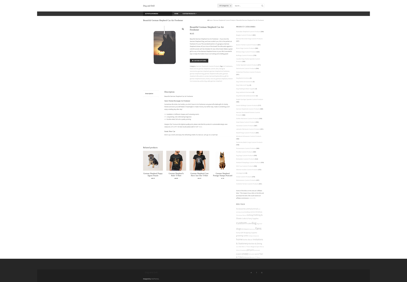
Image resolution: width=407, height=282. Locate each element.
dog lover (259, 224)
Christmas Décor (241, 215)
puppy (245, 253)
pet (248, 249)
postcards (257, 250)
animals (255, 209)
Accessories (241, 209)
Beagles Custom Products (244, 35)
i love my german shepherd (218, 79)
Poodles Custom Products (244, 152)
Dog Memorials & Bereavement (246, 96)
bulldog (247, 212)
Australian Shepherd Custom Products (248, 32)
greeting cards (242, 235)
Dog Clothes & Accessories (244, 82)
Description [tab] (149, 93)
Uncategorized (240, 173)
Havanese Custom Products (245, 126)
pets (252, 250)
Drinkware (245, 229)
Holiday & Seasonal (253, 236)
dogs (238, 228)
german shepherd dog (197, 74)
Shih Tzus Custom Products (244, 166)
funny (238, 233)
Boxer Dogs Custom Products (245, 48)
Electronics (252, 229)
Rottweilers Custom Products (245, 159)
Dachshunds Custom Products (245, 68)
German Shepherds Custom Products (225, 20)
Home (211, 20)
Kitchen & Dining (255, 243)
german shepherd (203, 71)
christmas (258, 212)
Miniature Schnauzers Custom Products (248, 136)
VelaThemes (155, 279)
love (237, 246)
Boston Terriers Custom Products (246, 45)
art (259, 209)
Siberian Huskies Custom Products (247, 170)
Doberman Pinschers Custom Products (248, 72)
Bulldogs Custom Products (244, 55)
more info (252, 198)
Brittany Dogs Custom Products (246, 52)
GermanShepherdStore (216, 76)
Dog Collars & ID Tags (242, 85)
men (240, 247)
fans (217, 69)
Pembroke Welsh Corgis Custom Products (249, 142)
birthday (238, 212)
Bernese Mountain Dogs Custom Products (249, 39)
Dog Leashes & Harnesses (244, 92)
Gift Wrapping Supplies (249, 233)
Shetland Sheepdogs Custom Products (248, 162)
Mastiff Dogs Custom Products (245, 133)
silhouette (251, 254)
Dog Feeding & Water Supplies (245, 89)
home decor (247, 239)
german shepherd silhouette (213, 74)
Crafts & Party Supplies (250, 218)
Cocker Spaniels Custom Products (246, 65)
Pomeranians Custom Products (246, 148)
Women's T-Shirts (255, 257)
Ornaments (243, 250)
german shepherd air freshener (219, 71)
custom (212, 69)
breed (243, 212)
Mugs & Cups (255, 247)
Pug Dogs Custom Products (244, 155)
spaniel (257, 254)
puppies (239, 254)
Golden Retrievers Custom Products (247, 118)
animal (249, 209)
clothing (249, 215)
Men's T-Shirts (246, 247)
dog (253, 223)
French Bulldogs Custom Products (247, 105)
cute (249, 223)
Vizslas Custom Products (244, 177)
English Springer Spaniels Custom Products (249, 99)
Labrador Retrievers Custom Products (248, 129)
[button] (183, 29)
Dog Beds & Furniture (243, 78)
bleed (200, 127)
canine (252, 212)
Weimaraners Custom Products (246, 180)
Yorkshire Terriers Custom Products (247, 184)
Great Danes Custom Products (245, 122)
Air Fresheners (227, 66)
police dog (203, 81)
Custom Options (200, 61)
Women (246, 257)
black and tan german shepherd (200, 69)
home (208, 79)
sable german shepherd (214, 81)
